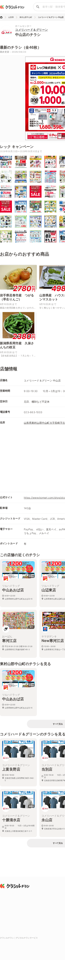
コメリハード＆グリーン (31, 30)
